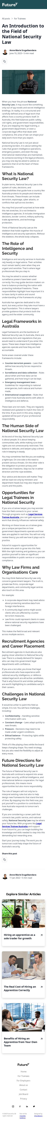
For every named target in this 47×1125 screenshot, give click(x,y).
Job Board (23, 1094)
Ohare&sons (38, 1116)
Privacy (23, 1098)
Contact (23, 1089)
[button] (42, 5)
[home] (10, 5)
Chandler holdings (23, 1117)
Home (23, 1071)
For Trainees (23, 1076)
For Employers (23, 1080)
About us (23, 1085)
